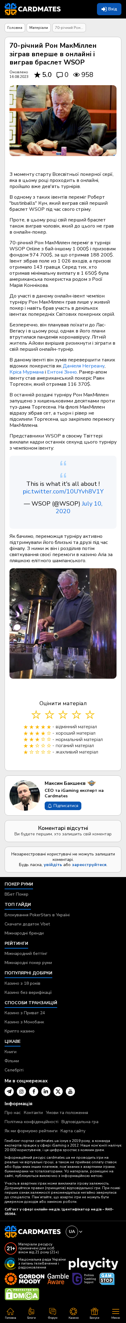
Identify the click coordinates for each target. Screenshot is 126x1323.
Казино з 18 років (22, 983)
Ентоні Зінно (62, 372)
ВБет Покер (16, 894)
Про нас (13, 1113)
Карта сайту (73, 1131)
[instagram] (21, 1091)
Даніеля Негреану (84, 366)
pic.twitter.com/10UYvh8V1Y (63, 491)
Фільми (12, 1061)
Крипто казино (20, 1031)
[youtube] (70, 1091)
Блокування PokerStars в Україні (37, 915)
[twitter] (58, 1091)
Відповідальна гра (79, 1122)
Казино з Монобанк (24, 1022)
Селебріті (14, 1070)
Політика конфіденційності (31, 1122)
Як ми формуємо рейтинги (31, 1131)
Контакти (33, 1113)
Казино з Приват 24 (25, 1013)
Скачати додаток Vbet (27, 924)
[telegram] (9, 1091)
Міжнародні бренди (24, 933)
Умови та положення (67, 1113)
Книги (11, 1052)
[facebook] (33, 1091)
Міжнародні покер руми (28, 963)
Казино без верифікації (28, 992)
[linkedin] (45, 1091)
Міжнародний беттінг (26, 953)
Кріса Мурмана (26, 372)
